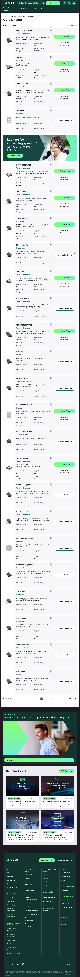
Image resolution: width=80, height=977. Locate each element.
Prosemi (67, 964)
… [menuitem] (63, 698)
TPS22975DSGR (22, 271)
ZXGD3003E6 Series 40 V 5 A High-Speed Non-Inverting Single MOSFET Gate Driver (31, 599)
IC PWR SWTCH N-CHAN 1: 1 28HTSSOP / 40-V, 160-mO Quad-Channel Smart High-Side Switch (33, 332)
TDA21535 (20, 110)
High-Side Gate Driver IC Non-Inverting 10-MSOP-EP (33, 438)
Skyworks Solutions (23, 648)
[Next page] (75, 699)
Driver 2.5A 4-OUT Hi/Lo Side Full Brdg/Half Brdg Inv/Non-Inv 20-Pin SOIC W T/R (32, 679)
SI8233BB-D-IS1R (22, 645)
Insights (52, 9)
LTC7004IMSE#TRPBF (24, 431)
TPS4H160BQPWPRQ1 (24, 325)
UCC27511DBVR (22, 511)
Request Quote (53, 3)
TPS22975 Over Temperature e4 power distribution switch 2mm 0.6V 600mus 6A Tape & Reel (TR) (32, 279)
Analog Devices (22, 434)
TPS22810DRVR (22, 458)
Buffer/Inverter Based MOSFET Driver (28, 117)
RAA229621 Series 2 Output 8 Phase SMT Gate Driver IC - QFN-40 (33, 412)
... (7, 16)
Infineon (19, 60)
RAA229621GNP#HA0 (24, 405)
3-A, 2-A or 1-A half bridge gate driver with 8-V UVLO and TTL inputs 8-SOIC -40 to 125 (33, 38)
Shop (6, 9)
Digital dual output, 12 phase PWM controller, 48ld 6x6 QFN (32, 546)
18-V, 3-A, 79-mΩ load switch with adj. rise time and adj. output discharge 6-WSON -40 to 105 (33, 466)
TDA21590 (20, 57)
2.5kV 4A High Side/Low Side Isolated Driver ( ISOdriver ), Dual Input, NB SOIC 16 (31, 652)
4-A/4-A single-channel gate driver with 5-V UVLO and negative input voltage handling (32, 306)
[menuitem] (41, 698)
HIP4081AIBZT (21, 671)
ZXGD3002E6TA (22, 245)
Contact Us (10, 760)
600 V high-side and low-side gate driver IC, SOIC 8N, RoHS (32, 359)
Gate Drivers (31, 16)
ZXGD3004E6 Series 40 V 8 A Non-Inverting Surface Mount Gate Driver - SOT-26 (33, 226)
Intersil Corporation (23, 674)
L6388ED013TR (22, 378)
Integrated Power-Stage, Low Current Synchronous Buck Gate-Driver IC (32, 64)
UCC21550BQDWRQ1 (24, 485)
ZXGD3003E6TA (22, 591)
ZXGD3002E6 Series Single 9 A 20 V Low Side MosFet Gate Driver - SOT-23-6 (31, 252)
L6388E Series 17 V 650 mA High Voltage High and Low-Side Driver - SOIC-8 (32, 386)
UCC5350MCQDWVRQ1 (25, 565)
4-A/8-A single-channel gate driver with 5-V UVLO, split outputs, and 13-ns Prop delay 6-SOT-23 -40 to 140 (32, 519)
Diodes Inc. (20, 221)
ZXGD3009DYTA (22, 618)
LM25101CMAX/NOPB (24, 30)
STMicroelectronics (23, 381)
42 (70, 699)
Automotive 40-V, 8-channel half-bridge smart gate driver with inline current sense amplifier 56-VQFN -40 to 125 (32, 173)
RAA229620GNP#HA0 (24, 538)
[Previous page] (36, 699)
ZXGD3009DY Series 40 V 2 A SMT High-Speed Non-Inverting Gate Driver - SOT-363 (33, 625)
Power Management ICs (17, 16)
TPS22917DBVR (22, 84)
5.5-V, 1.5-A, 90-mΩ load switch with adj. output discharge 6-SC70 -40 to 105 (31, 199)
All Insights (65, 771)
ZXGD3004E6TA (22, 218)
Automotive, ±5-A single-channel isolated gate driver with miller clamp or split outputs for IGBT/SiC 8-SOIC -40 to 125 (33, 572)
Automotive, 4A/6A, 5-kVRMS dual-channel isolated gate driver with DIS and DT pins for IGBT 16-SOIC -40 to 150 (32, 492)
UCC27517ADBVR (22, 298)
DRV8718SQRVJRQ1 (23, 165)
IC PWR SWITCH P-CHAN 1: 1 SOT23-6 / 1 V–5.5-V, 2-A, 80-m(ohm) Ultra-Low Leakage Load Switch (33, 91)
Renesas (19, 408)
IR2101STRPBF (21, 351)
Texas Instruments (23, 33)
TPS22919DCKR (22, 192)
